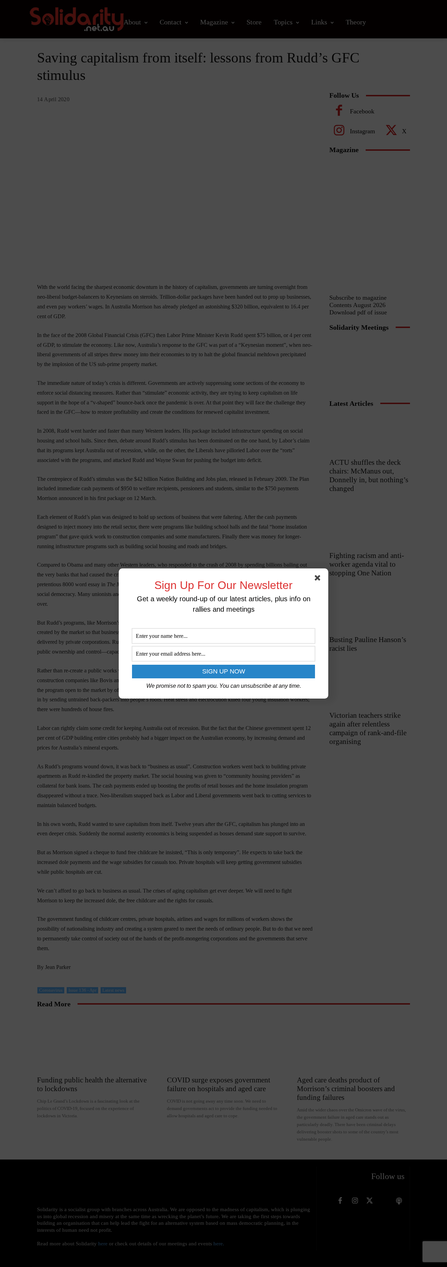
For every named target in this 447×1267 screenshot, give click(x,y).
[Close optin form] (319, 579)
